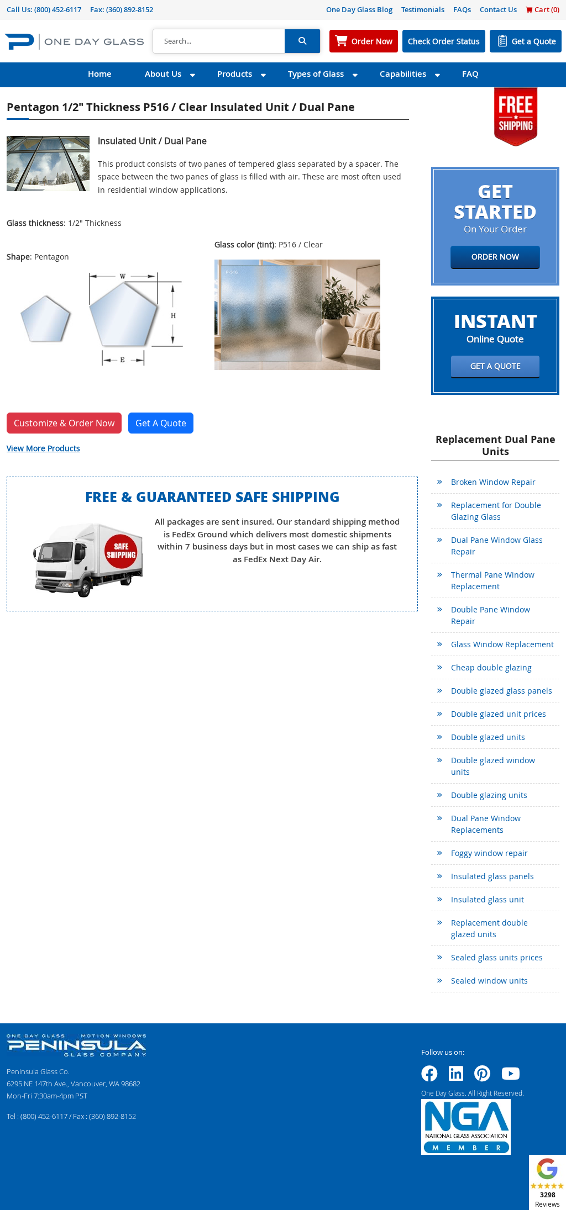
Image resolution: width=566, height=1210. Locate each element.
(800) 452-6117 (57, 9)
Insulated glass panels (492, 876)
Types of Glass (316, 74)
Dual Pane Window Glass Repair (497, 546)
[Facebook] (429, 1077)
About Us (163, 74)
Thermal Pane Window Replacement (492, 580)
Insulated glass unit (487, 899)
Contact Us (498, 9)
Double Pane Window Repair (490, 615)
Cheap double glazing (491, 667)
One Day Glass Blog (359, 9)
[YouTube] (510, 1077)
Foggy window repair (489, 853)
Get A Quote (160, 423)
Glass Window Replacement (502, 644)
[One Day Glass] (74, 41)
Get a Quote (534, 41)
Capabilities (403, 74)
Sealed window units (489, 980)
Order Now (372, 41)
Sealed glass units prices (497, 957)
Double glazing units (489, 795)
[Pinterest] (482, 1077)
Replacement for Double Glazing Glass (496, 511)
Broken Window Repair (493, 482)
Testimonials (422, 9)
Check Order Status (444, 41)
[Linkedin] (456, 1077)
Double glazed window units (493, 766)
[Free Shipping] (516, 115)
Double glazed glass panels (501, 690)
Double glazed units (488, 737)
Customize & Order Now (64, 423)
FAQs (462, 9)
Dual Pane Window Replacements (486, 824)
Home (100, 74)
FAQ (470, 74)
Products (234, 74)
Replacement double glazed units (489, 928)
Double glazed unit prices (498, 714)
